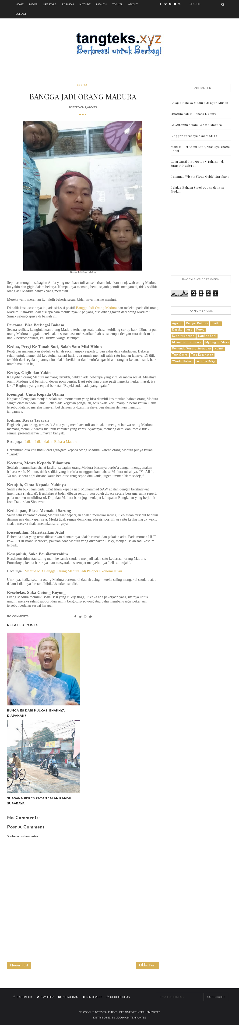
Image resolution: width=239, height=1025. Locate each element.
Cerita (82, 85)
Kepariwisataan (183, 336)
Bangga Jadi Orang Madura (96, 308)
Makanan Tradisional (186, 342)
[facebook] (162, 4)
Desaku (177, 329)
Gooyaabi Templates (131, 1017)
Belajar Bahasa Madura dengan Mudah (199, 103)
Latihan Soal (207, 336)
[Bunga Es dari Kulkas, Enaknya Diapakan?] (43, 669)
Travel (117, 4)
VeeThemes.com (149, 1012)
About (133, 4)
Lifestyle (49, 4)
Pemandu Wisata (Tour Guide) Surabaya (200, 176)
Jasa (189, 329)
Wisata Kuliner (182, 361)
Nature (85, 4)
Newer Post (19, 965)
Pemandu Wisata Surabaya (191, 348)
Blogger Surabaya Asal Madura (194, 136)
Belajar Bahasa (197, 323)
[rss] (180, 4)
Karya (200, 329)
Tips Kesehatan (202, 354)
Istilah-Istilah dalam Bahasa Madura (51, 442)
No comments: (18, 616)
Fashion (68, 4)
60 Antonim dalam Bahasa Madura (196, 125)
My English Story (217, 342)
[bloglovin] (176, 4)
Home (20, 4)
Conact (21, 13)
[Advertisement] (201, 237)
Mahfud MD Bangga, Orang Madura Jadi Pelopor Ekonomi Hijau (73, 571)
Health (101, 4)
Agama (177, 323)
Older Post (147, 965)
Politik (218, 348)
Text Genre (179, 354)
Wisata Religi (206, 361)
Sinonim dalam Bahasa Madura (194, 114)
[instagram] (171, 4)
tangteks (110, 1012)
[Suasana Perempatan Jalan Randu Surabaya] (43, 756)
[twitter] (166, 4)
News (33, 4)
